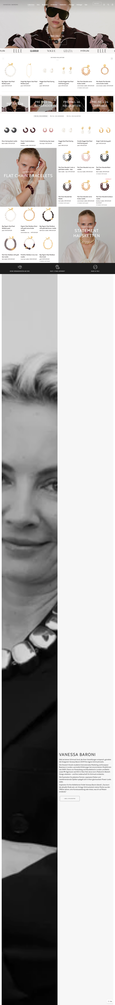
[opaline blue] (84, 88)
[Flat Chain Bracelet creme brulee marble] (85, 70)
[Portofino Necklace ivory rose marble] (29, 243)
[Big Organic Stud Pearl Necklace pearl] (10, 70)
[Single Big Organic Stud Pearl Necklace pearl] (29, 70)
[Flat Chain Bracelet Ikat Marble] (67, 185)
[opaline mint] (87, 88)
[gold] (41, 262)
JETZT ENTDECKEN (28, 182)
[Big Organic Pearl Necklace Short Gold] (48, 243)
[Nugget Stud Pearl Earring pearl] (48, 70)
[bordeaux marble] (109, 205)
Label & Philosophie (69, 798)
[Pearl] (44, 262)
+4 (55, 262)
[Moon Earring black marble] (10, 130)
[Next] (111, 58)
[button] (31, 5)
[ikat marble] (72, 203)
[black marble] (109, 174)
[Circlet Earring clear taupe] (48, 130)
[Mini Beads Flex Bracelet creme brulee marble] (104, 70)
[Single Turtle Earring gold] (104, 130)
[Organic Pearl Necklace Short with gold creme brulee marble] (29, 215)
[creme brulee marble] (90, 88)
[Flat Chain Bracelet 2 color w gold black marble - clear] (67, 156)
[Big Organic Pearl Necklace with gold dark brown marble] (48, 215)
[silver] (47, 262)
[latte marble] (81, 88)
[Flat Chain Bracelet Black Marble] (104, 156)
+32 (93, 88)
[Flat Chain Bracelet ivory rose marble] (85, 156)
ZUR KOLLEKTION (57, 42)
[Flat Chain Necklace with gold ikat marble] (10, 243)
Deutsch (96, 3)
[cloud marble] (78, 88)
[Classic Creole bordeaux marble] (29, 130)
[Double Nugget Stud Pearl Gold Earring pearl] (66, 70)
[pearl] (50, 262)
